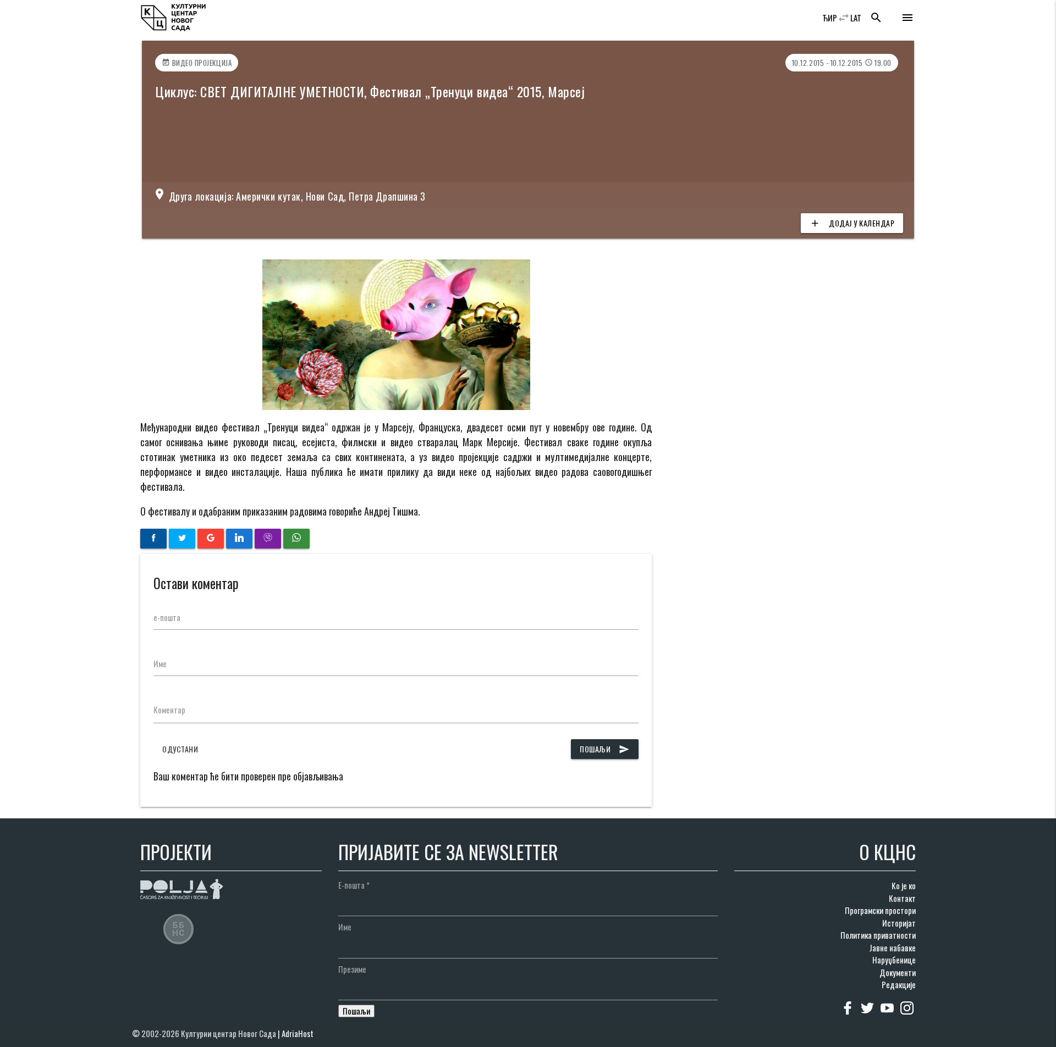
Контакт (902, 898)
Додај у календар (852, 223)
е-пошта (166, 617)
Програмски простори (880, 910)
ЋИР (829, 18)
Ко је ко (904, 885)
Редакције (899, 984)
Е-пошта (354, 885)
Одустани (180, 749)
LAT (855, 18)
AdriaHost (298, 1033)
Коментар (169, 709)
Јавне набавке (892, 947)
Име (160, 663)
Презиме (352, 969)
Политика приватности (878, 935)
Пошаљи (605, 749)
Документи (897, 972)
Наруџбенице (894, 960)
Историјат (899, 923)
